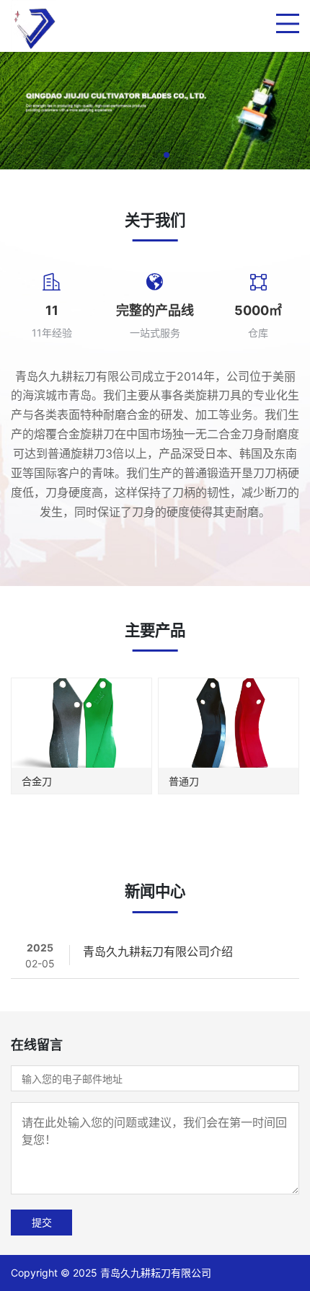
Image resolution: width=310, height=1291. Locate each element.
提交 (42, 1222)
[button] (143, 155)
